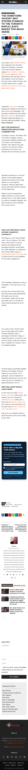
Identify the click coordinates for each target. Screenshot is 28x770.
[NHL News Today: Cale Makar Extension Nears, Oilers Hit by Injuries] (5, 609)
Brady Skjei (18, 74)
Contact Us (20, 765)
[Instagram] (11, 575)
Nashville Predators (19, 63)
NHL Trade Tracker (8, 707)
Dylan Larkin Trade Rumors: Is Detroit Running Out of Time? (17, 591)
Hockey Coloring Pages (10, 709)
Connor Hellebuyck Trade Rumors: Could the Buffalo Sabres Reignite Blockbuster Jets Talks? (17, 600)
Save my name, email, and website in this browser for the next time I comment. (13, 670)
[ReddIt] (20, 37)
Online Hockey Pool (8, 711)
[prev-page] (2, 617)
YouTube (9, 502)
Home (2, 10)
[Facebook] (2, 37)
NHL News (4, 611)
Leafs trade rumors (18, 504)
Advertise (13, 765)
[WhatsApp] (13, 37)
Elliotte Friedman (9, 116)
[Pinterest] (9, 37)
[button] (2, 2)
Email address (7, 461)
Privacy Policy (12, 763)
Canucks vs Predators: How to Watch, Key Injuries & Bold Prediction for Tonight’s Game (7, 528)
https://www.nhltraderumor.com (14, 548)
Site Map (7, 765)
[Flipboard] (7, 575)
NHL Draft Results (8, 702)
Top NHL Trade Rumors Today (11, 10)
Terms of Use (21, 763)
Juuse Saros (13, 106)
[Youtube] (23, 575)
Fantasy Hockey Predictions (11, 693)
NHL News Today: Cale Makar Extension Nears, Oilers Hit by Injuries (17, 610)
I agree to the (14, 468)
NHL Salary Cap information (20, 740)
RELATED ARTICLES (7, 585)
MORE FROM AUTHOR (19, 585)
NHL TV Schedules (8, 700)
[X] (6, 37)
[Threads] (15, 578)
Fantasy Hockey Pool (18, 402)
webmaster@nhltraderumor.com (16, 746)
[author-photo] (14, 544)
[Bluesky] (12, 578)
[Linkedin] (16, 37)
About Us (5, 763)
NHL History (6, 704)
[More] (23, 37)
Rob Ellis (4, 34)
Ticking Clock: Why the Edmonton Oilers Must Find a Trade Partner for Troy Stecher (21, 528)
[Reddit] (17, 575)
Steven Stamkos (12, 72)
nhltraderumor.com (7, 400)
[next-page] (5, 617)
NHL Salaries (6, 695)
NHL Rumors (6, 690)
